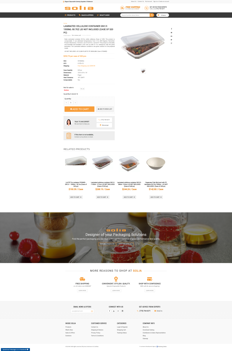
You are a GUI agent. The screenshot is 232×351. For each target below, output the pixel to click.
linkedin (122, 311)
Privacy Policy (95, 333)
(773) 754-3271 (105, 120)
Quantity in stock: (71, 94)
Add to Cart (80, 109)
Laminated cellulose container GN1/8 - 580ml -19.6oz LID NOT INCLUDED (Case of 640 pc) (129, 184)
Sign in (155, 1)
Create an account (164, 1)
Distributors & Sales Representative (154, 333)
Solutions (68, 336)
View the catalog (125, 244)
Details (76, 166)
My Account (148, 1)
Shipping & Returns (97, 330)
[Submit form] (92, 311)
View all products (107, 244)
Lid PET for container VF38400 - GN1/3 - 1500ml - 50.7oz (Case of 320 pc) (76, 184)
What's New (104, 15)
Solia (137, 270)
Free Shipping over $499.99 (86, 66)
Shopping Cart (121, 330)
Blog (144, 336)
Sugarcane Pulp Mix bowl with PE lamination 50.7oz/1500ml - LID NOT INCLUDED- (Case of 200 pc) (156, 184)
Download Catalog (148, 330)
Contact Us (141, 1)
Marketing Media (162, 346)
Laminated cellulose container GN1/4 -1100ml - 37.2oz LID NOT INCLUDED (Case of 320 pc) (103, 184)
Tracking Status (122, 333)
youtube (114, 311)
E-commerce (143, 346)
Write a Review (86, 35)
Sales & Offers (87, 15)
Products (71, 15)
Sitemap (145, 338)
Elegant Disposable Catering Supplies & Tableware (79, 1)
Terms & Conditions (97, 336)
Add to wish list (106, 109)
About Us (133, 1)
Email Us (159, 311)
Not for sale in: (69, 89)
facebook (109, 311)
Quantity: (68, 99)
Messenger (105, 125)
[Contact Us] (69, 135)
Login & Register (122, 327)
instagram (118, 311)
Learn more (82, 290)
